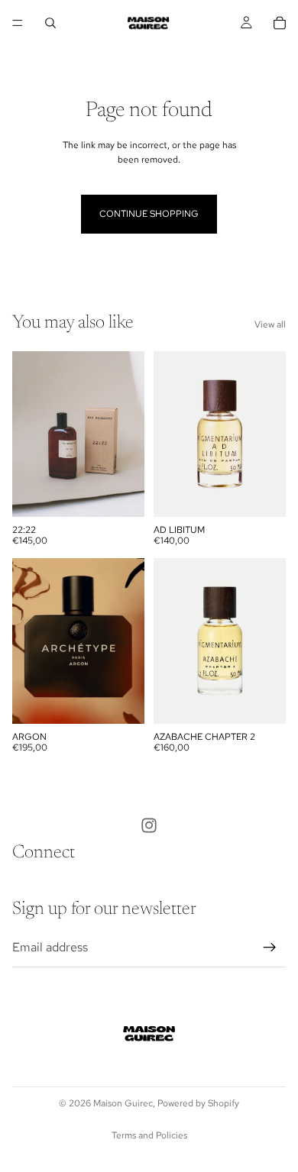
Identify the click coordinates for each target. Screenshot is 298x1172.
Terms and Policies (149, 1135)
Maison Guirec (123, 1103)
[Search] (50, 23)
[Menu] (17, 22)
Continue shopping (149, 214)
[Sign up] (270, 947)
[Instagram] (149, 825)
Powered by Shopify (198, 1103)
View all (270, 324)
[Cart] (279, 23)
